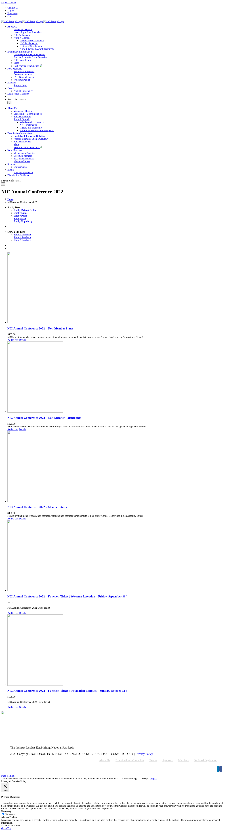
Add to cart (12, 340)
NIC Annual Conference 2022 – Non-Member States (40, 328)
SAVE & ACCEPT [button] (10, 825)
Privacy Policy (144, 753)
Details (22, 340)
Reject (153, 778)
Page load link (8, 775)
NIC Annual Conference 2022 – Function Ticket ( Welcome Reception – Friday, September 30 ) (67, 596)
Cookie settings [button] (129, 778)
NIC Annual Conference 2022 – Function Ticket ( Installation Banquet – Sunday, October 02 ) (67, 690)
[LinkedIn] (218, 769)
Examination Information (130, 760)
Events (153, 760)
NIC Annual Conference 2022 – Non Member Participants (44, 417)
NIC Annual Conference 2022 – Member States (37, 507)
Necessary (10, 814)
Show (22, 234)
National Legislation (205, 760)
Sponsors (167, 760)
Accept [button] (144, 778)
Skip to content (8, 2)
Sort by (25, 210)
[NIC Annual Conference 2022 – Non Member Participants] (116, 377)
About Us (104, 760)
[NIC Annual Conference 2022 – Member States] (116, 467)
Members (183, 760)
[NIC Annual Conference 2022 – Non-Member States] (116, 288)
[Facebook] (220, 769)
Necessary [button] (6, 811)
